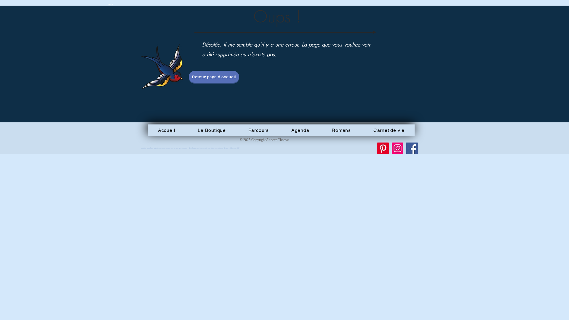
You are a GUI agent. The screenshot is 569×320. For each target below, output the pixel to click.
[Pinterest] (383, 148)
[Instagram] (397, 148)
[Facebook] (412, 148)
